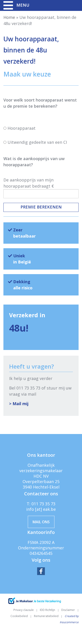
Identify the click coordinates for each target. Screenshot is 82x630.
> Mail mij (18, 403)
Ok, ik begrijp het (41, 622)
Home (9, 17)
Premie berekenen (41, 207)
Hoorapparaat (22, 128)
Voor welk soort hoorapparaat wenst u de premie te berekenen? (40, 103)
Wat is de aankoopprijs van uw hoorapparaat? (34, 161)
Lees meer (69, 614)
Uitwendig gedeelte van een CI (37, 142)
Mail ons (41, 521)
